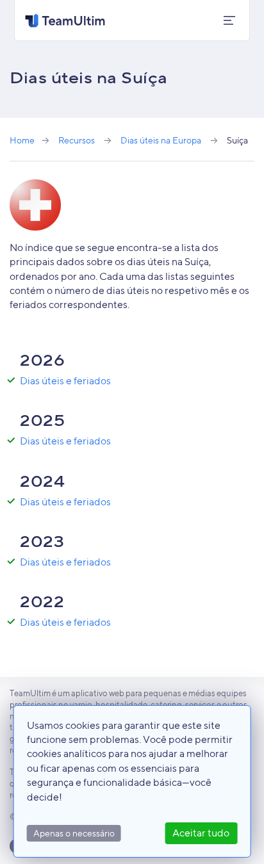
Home (22, 139)
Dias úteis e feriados (65, 381)
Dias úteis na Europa (160, 139)
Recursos (76, 139)
